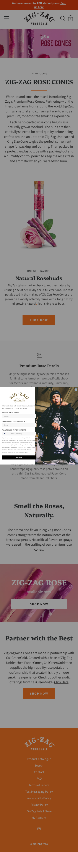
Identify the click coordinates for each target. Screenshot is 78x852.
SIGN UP (19, 457)
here (26, 452)
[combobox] (5, 434)
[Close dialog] (76, 389)
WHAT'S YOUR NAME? (10, 413)
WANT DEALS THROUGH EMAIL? (14, 421)
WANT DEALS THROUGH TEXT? (14, 430)
